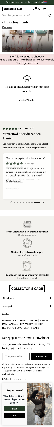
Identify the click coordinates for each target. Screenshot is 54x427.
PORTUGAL (17, 328)
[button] (17, 202)
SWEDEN (34, 320)
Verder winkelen (27, 100)
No (14, 415)
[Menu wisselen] (50, 9)
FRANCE (6, 328)
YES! (14, 408)
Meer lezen (7, 27)
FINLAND (39, 324)
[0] (34, 9)
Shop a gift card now (27, 63)
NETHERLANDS (26, 324)
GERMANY (13, 324)
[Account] (39, 9)
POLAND (35, 328)
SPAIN (26, 328)
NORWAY (44, 320)
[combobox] (27, 15)
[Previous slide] (11, 202)
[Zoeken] (50, 15)
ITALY (4, 324)
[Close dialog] (50, 385)
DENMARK (23, 320)
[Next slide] (43, 202)
